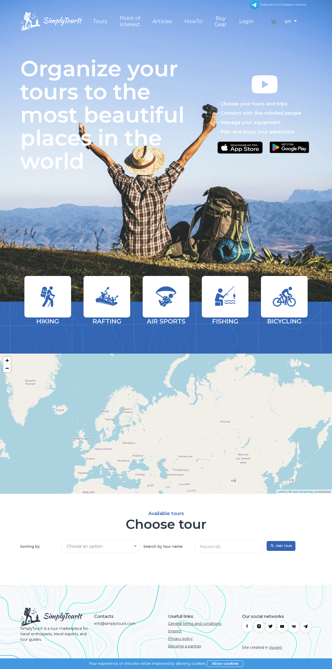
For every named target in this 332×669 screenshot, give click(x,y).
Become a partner (184, 646)
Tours (100, 21)
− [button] (7, 368)
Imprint (175, 631)
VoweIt (275, 647)
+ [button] (7, 360)
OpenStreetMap (302, 492)
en (289, 21)
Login (246, 21)
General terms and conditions (194, 623)
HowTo (193, 21)
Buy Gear (221, 21)
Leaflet (282, 492)
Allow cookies (225, 663)
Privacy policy (180, 638)
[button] (264, 116)
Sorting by (30, 546)
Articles (162, 21)
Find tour (284, 546)
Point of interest (130, 21)
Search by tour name (163, 546)
